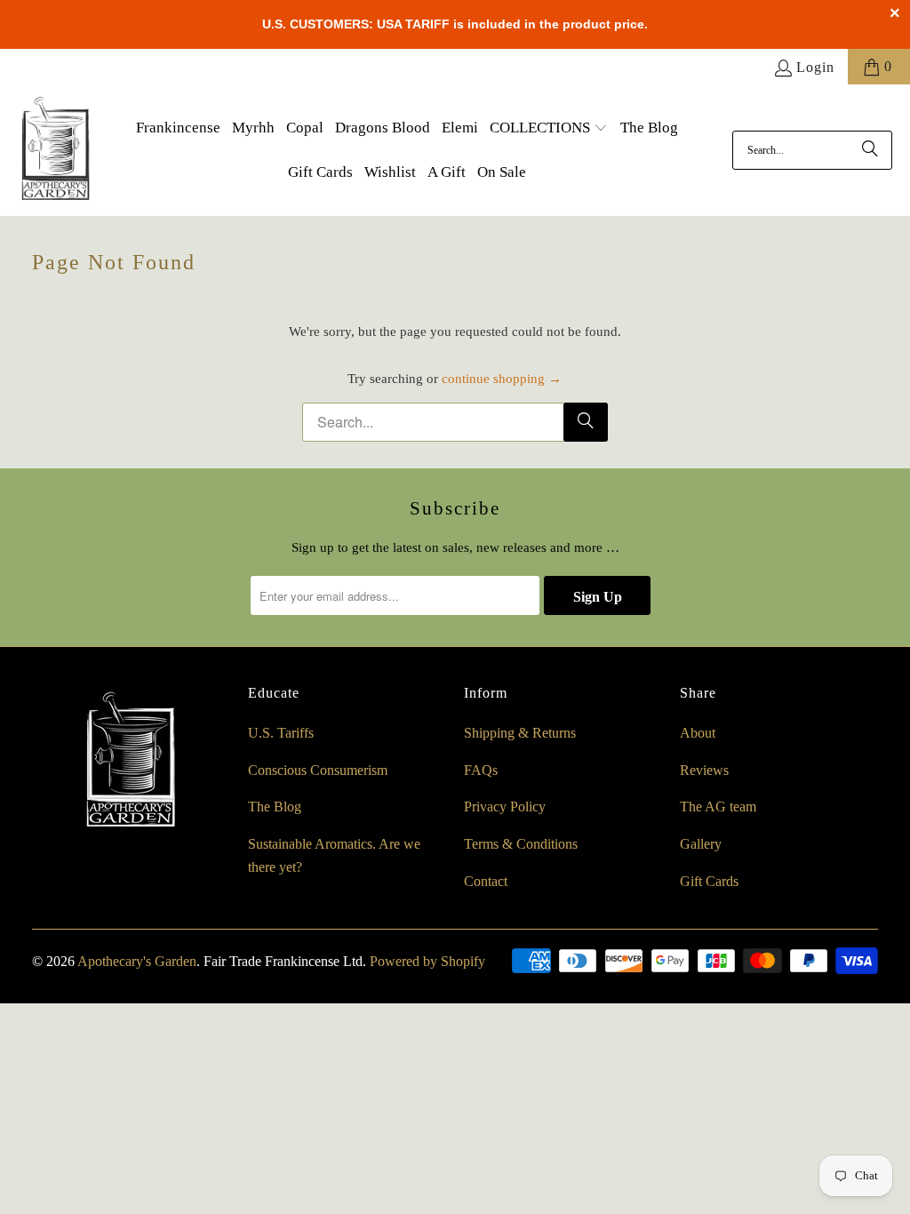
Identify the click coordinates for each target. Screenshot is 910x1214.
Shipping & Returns (520, 732)
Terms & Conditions (521, 843)
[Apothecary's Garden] (55, 150)
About (697, 732)
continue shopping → (502, 378)
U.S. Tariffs (281, 732)
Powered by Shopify (427, 961)
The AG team (718, 806)
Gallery (701, 843)
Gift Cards (709, 881)
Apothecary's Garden (136, 961)
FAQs (481, 770)
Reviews (704, 770)
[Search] (870, 150)
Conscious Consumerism (317, 770)
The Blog (274, 806)
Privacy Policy (505, 806)
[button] (549, 129)
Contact (485, 881)
